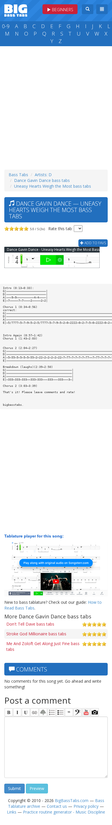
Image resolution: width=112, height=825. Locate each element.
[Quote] (69, 712)
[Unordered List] (60, 712)
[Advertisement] (56, 106)
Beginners (62, 9)
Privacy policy (86, 806)
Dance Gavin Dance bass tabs (42, 180)
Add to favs (95, 242)
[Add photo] (95, 712)
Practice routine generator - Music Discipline (64, 812)
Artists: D (43, 174)
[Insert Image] (43, 712)
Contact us (57, 806)
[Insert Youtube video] (86, 712)
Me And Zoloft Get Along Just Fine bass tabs (43, 646)
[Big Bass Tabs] (15, 10)
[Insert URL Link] (34, 712)
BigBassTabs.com (71, 800)
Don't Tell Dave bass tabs (30, 624)
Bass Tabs (18, 174)
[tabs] (78, 712)
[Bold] (9, 712)
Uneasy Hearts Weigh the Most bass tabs (52, 186)
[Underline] (26, 712)
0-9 (5, 26)
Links (11, 812)
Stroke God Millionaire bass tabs (36, 633)
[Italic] (17, 712)
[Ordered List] (52, 712)
